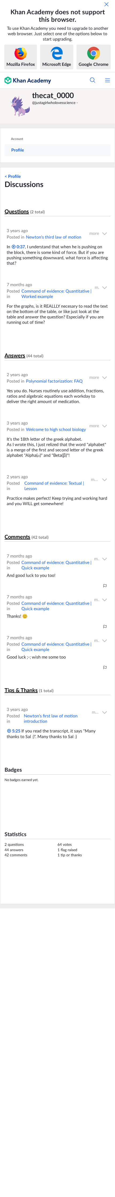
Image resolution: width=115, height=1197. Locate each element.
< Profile (13, 176)
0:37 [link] (20, 247)
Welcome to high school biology (56, 429)
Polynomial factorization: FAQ (54, 381)
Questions (17, 211)
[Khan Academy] (25, 80)
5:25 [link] (15, 731)
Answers (15, 355)
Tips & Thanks (21, 690)
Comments (17, 537)
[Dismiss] (106, 4)
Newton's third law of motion (53, 237)
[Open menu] (107, 80)
